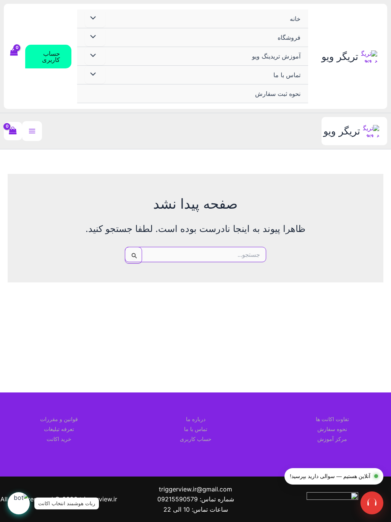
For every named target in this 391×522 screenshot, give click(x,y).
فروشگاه (289, 37)
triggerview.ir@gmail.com (195, 489)
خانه (295, 19)
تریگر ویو (340, 56)
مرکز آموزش (332, 439)
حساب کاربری (196, 439)
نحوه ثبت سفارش (278, 93)
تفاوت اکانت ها (332, 419)
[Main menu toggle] (32, 131)
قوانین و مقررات (59, 419)
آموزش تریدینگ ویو (276, 56)
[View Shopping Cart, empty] (14, 56)
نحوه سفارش (332, 429)
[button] (48, 56)
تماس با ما (287, 75)
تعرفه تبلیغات (59, 429)
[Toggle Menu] (95, 18)
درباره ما (195, 419)
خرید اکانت (59, 439)
